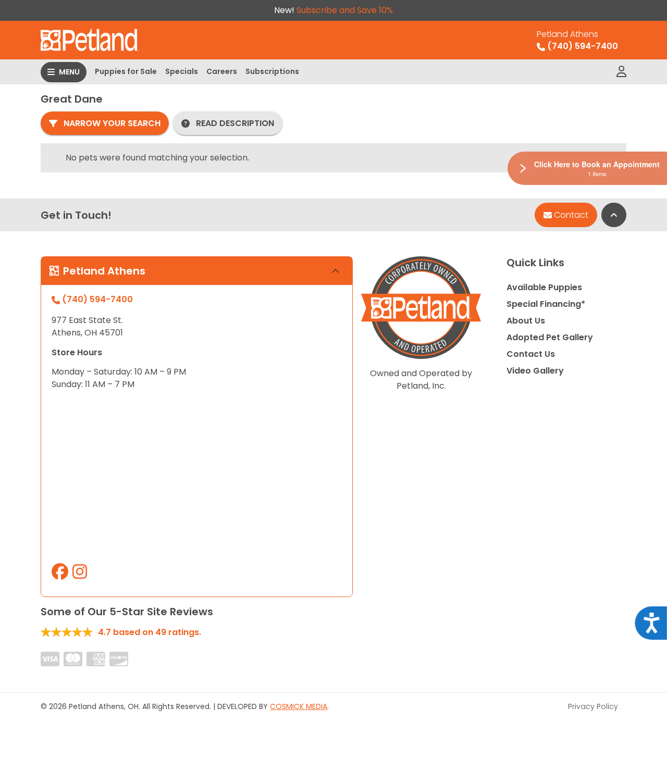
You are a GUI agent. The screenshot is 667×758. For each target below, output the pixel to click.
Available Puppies (544, 287)
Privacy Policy (593, 706)
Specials (181, 71)
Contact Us (531, 354)
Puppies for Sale (126, 71)
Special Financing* (546, 304)
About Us (526, 321)
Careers (221, 71)
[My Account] (621, 71)
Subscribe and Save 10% (345, 10)
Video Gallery (535, 371)
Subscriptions (272, 71)
